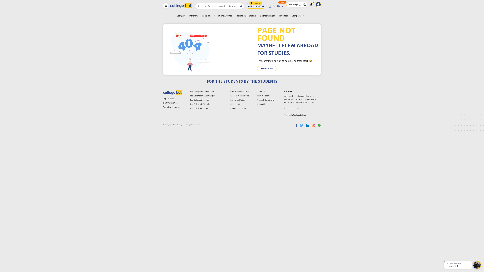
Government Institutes (239, 91)
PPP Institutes (236, 104)
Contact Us (261, 104)
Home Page (267, 68)
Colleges (181, 15)
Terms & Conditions (265, 100)
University (193, 15)
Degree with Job (267, 15)
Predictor (283, 15)
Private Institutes (237, 100)
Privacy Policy (263, 96)
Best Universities (170, 103)
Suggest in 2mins (256, 5)
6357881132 (294, 109)
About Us (261, 91)
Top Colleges (168, 98)
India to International (246, 15)
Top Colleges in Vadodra (200, 104)
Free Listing (278, 6)
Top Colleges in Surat (199, 108)
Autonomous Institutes (240, 108)
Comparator (298, 15)
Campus (206, 15)
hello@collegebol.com (298, 115)
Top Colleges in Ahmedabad (202, 91)
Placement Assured (223, 15)
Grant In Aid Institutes (239, 96)
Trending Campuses (171, 107)
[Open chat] (477, 265)
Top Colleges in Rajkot (199, 100)
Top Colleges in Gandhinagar (202, 96)
